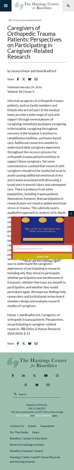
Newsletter (47, 426)
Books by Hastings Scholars (27, 444)
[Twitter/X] (34, 375)
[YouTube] (45, 375)
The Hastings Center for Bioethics (37, 6)
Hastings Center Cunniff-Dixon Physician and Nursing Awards (35, 459)
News (35, 432)
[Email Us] (48, 385)
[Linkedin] (23, 375)
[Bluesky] (36, 385)
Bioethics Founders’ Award (26, 450)
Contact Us (17, 426)
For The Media (19, 432)
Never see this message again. (42, 261)
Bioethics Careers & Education (28, 438)
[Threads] (26, 385)
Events (32, 426)
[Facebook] (13, 375)
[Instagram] (57, 375)
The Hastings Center (37, 362)
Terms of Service (43, 415)
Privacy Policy (23, 415)
